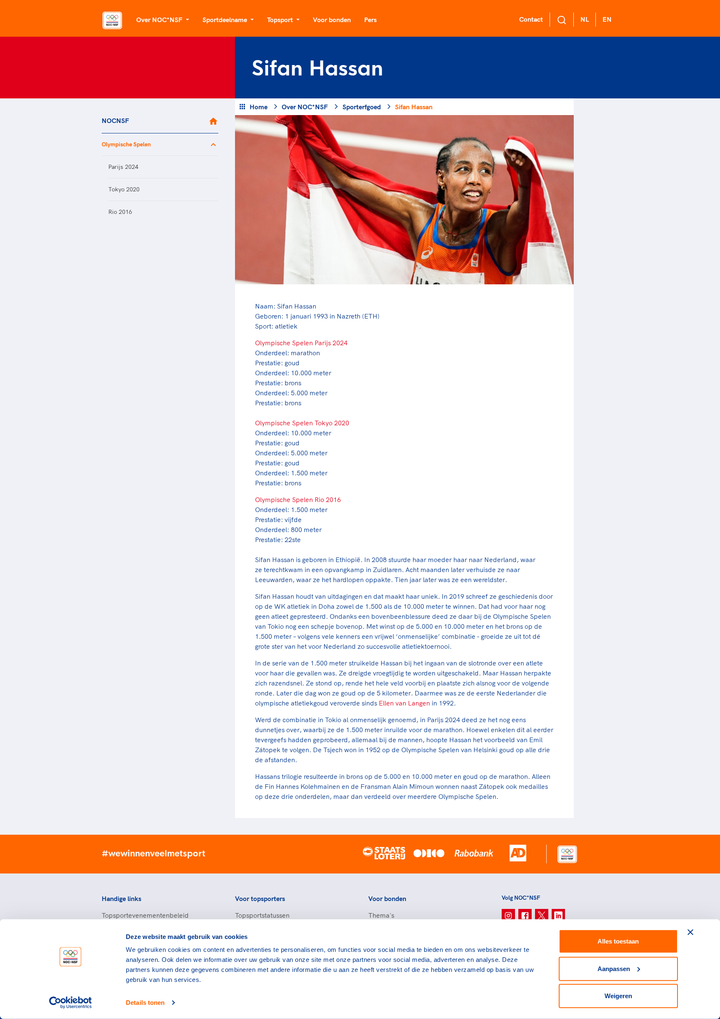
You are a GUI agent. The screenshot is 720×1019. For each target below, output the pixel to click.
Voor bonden (332, 19)
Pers (370, 19)
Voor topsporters (260, 898)
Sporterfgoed (361, 107)
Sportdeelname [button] (225, 19)
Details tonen (145, 1002)
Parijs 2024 (123, 167)
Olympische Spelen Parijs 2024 (301, 343)
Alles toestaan (618, 941)
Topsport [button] (281, 19)
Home (259, 107)
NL (584, 19)
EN (607, 19)
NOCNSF (115, 120)
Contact (531, 19)
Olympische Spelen (126, 144)
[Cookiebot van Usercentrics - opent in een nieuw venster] (70, 1002)
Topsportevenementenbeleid (145, 915)
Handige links (121, 898)
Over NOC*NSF (305, 107)
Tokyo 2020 (124, 189)
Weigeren (618, 995)
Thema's (381, 915)
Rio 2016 (120, 212)
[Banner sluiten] (690, 932)
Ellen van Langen (404, 703)
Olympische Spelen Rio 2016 (298, 499)
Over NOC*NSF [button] (160, 19)
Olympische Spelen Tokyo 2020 (302, 423)
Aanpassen (614, 968)
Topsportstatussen (262, 915)
